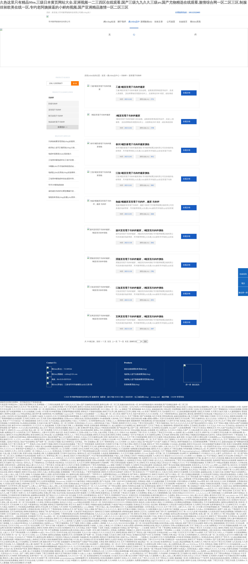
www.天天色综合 (228, 425)
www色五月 (208, 488)
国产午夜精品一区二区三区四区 (61, 423)
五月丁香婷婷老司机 (231, 439)
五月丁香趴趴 (158, 439)
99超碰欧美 (84, 537)
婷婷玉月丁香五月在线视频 (158, 444)
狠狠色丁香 (126, 409)
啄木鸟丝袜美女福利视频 (32, 467)
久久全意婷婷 (170, 467)
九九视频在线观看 (52, 453)
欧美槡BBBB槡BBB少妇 (76, 500)
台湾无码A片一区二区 (231, 453)
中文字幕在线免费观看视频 (102, 456)
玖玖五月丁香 (77, 446)
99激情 (110, 521)
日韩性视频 (215, 493)
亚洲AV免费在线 (98, 498)
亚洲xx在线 (83, 432)
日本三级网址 (169, 439)
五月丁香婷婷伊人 (33, 432)
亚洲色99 (235, 500)
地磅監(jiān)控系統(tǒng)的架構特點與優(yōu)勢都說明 (63, 172)
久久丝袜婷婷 (156, 530)
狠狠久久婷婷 (46, 474)
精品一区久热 (178, 535)
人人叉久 (17, 439)
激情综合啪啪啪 (54, 535)
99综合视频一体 (232, 514)
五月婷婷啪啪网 (172, 453)
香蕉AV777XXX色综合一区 (13, 421)
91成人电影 (78, 479)
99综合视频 (135, 430)
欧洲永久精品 (156, 502)
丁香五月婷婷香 (48, 553)
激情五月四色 (190, 551)
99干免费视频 (53, 530)
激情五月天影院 (83, 505)
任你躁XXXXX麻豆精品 (75, 481)
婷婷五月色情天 (158, 474)
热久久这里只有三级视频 (169, 509)
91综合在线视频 (235, 409)
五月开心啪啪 (24, 474)
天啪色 (106, 528)
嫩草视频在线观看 (84, 460)
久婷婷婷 (151, 512)
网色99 (5, 558)
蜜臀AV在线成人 (179, 549)
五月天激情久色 (12, 514)
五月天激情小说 (233, 419)
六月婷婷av (207, 539)
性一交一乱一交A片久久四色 (23, 535)
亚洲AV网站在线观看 (203, 460)
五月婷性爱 (115, 493)
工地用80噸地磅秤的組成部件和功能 (62, 179)
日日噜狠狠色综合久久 (82, 498)
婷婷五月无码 (181, 556)
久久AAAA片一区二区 (77, 556)
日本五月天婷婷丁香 (39, 558)
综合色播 (114, 514)
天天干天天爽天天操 (80, 544)
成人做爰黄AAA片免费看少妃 (123, 425)
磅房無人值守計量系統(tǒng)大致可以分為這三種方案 (63, 148)
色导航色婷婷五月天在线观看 (98, 556)
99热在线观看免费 (94, 500)
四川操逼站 (128, 539)
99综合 (129, 535)
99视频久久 (130, 530)
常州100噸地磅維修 (56, 185)
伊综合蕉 (48, 435)
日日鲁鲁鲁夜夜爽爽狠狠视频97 (129, 451)
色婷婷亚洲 (27, 491)
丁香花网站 (166, 528)
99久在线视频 (105, 430)
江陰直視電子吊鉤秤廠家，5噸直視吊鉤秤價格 (139, 288)
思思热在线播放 (61, 428)
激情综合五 (81, 453)
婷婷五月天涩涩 (55, 528)
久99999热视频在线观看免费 (150, 407)
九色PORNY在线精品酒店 (126, 481)
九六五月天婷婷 (83, 463)
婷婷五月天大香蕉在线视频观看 (66, 519)
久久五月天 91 (38, 425)
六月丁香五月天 (210, 532)
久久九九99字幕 (100, 486)
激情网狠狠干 (194, 453)
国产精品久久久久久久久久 (106, 509)
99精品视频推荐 (228, 530)
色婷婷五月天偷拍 (180, 491)
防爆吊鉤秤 (52, 104)
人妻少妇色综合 (214, 530)
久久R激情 (32, 416)
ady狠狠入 (96, 523)
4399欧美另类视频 (183, 537)
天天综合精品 (54, 421)
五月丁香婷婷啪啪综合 (123, 521)
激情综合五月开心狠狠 (127, 412)
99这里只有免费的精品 (205, 519)
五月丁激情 (74, 523)
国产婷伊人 (134, 474)
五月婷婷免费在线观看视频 (68, 416)
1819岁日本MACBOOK (121, 430)
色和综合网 (175, 514)
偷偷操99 (240, 460)
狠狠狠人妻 (59, 551)
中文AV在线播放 (229, 446)
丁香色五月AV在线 (164, 432)
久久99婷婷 (112, 560)
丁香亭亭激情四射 (93, 472)
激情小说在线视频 (53, 439)
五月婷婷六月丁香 (154, 514)
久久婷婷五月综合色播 (219, 432)
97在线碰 (202, 470)
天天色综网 (14, 505)
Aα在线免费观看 (184, 428)
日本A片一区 (96, 502)
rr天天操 (233, 507)
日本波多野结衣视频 (150, 523)
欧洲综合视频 (54, 472)
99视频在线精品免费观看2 (100, 505)
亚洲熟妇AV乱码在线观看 (25, 456)
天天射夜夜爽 (196, 467)
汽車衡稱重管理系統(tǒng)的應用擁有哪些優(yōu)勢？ (63, 141)
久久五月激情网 (14, 467)
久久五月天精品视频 (81, 546)
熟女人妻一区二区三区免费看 (40, 430)
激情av (96, 430)
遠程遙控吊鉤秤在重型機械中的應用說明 (63, 191)
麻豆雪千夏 (36, 414)
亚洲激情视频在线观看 (71, 412)
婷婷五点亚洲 (187, 409)
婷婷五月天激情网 (181, 472)
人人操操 (176, 530)
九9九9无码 (133, 407)
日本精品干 (238, 456)
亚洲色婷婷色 (94, 558)
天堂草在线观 (53, 558)
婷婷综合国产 (85, 474)
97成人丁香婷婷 (111, 423)
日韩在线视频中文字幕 (192, 458)
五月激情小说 (185, 553)
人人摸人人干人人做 (96, 491)
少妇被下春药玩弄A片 (160, 519)
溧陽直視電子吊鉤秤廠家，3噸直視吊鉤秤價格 (139, 259)
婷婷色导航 (174, 435)
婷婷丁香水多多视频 (171, 465)
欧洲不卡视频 (47, 444)
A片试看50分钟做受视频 (51, 412)
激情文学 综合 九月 (85, 467)
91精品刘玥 (151, 532)
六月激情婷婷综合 (23, 479)
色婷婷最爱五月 (81, 558)
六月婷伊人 (83, 421)
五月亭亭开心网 (14, 486)
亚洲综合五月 (67, 509)
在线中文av (124, 537)
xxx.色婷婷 (177, 432)
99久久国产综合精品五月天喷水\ (230, 428)
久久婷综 (235, 470)
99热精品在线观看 (145, 456)
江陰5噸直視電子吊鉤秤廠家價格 (132, 173)
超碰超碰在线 (157, 409)
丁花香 (100, 528)
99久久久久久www (7, 449)
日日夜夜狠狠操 (59, 491)
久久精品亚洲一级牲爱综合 (237, 551)
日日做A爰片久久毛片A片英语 (67, 465)
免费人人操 (162, 446)
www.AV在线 (186, 498)
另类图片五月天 (86, 439)
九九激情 (76, 521)
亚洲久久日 (136, 558)
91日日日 (104, 451)
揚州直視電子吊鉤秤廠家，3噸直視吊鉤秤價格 (139, 230)
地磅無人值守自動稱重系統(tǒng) (137, 374)
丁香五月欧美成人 (78, 472)
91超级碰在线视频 (10, 488)
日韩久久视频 (85, 523)
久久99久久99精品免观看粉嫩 (117, 551)
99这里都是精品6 (228, 437)
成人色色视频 (46, 446)
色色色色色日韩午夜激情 (76, 493)
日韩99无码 (169, 488)
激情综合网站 (111, 498)
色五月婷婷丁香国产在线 (138, 556)
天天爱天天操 (47, 467)
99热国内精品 (184, 546)
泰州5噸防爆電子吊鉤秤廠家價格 (132, 144)
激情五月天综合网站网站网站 (18, 435)
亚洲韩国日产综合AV (119, 495)
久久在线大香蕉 (111, 491)
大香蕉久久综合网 (108, 439)
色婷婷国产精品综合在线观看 (224, 460)
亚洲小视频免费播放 (55, 419)
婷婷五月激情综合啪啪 (225, 451)
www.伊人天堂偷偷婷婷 (110, 479)
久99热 (38, 412)
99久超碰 (72, 495)
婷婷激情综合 (229, 521)
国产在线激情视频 (13, 412)
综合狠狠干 (93, 544)
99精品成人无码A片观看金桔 (41, 519)
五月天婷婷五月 (197, 546)
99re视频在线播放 (101, 467)
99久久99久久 (121, 416)
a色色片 (121, 549)
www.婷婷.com (215, 465)
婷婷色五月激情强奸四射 (58, 505)
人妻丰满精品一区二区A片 (110, 544)
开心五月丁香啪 (224, 421)
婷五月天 (72, 505)
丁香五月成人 (100, 507)
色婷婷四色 (46, 414)
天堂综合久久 (6, 553)
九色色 (196, 409)
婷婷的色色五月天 (218, 551)
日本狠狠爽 (77, 535)
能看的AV (50, 537)
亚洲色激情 (94, 425)
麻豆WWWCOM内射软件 (22, 425)
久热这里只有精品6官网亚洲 (180, 505)
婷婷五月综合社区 (194, 444)
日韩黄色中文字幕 (199, 498)
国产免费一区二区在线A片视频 (48, 442)
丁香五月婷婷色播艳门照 (131, 458)
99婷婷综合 (26, 470)
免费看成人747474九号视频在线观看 (223, 526)
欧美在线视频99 (106, 558)
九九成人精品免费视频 (181, 542)
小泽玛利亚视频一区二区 (142, 439)
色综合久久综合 (66, 502)
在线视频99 (65, 542)
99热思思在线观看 (108, 428)
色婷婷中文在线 (82, 458)
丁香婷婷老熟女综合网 (70, 514)
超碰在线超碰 (227, 442)
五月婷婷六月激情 (216, 556)
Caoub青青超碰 (35, 477)
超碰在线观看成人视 (182, 416)
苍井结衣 (25, 519)
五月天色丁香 (238, 491)
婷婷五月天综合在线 (27, 560)
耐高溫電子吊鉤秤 (55, 116)
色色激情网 (49, 425)
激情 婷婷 (180, 437)
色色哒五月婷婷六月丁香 (135, 546)
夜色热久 (233, 463)
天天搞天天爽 (148, 498)
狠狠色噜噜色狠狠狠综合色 (159, 500)
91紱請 (40, 416)
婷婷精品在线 (149, 526)
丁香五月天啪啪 (174, 498)
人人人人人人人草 (203, 493)
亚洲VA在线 (27, 453)
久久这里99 (152, 446)
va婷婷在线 (20, 465)
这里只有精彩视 (9, 460)
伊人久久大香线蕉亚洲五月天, (103, 546)
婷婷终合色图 (10, 414)
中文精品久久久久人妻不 (211, 453)
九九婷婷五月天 (231, 505)
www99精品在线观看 (81, 502)
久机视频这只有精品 (216, 498)
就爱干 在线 (222, 509)
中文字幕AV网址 (126, 444)
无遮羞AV (145, 537)
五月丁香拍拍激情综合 (70, 439)
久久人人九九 (112, 523)
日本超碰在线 (234, 544)
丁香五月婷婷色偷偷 (109, 549)
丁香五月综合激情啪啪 (185, 460)
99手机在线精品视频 (200, 479)
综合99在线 (60, 493)
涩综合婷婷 (24, 514)
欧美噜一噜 (184, 486)
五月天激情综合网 (95, 437)
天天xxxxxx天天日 (214, 470)
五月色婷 (165, 435)
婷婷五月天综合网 (182, 419)
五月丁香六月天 (170, 507)
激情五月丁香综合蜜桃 (173, 449)
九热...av (128, 553)
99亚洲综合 (59, 463)
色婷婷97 (117, 558)
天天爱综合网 (148, 467)
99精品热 (178, 523)
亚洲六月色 (58, 467)
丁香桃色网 (224, 507)
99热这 (123, 479)
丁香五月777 (66, 488)
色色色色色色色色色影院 (220, 558)
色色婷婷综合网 (66, 530)
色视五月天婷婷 (203, 412)
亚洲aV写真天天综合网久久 (211, 486)
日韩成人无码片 (130, 456)
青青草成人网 (52, 456)
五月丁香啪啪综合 (220, 409)
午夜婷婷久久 (181, 484)
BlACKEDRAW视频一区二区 (33, 409)
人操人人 (6, 532)
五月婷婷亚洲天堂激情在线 (19, 495)
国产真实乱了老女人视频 (84, 509)
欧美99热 (34, 407)
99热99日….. (135, 537)
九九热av (199, 509)
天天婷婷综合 (193, 484)
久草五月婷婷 (5, 535)
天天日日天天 (70, 463)
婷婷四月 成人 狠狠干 (64, 479)
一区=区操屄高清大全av (212, 446)
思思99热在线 (136, 419)
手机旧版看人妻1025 (14, 491)
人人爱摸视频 (77, 425)
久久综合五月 (202, 516)
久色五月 (197, 432)
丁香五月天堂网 (141, 446)
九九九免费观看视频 (158, 470)
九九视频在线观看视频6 (134, 507)
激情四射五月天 (80, 470)
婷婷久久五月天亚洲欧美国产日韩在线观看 (120, 500)
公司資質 (171, 22)
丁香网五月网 (166, 535)
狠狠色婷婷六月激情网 (99, 463)
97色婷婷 (229, 532)
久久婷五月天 (158, 456)
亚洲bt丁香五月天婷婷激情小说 (214, 467)
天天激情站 (40, 449)
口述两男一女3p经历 (64, 498)
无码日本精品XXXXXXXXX (183, 493)
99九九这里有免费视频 (46, 481)
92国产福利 (110, 460)
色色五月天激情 (156, 560)
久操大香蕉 (102, 432)
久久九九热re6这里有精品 (29, 428)
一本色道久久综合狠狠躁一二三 (87, 414)
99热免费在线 (146, 421)
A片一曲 (69, 549)
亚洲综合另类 (5, 425)
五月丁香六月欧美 (15, 444)
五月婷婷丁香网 (197, 416)
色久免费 (47, 544)
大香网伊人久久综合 (68, 460)
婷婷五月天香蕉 (140, 514)
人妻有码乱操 (98, 423)
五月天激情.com (127, 446)
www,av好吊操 (22, 430)
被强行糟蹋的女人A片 (37, 549)
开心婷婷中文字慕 (214, 449)
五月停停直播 (170, 481)
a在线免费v (140, 491)
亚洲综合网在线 (233, 479)
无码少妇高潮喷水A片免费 (20, 563)
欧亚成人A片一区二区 (98, 458)
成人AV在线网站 (22, 542)
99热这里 (167, 409)
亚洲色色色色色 (207, 537)
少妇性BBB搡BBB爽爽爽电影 (45, 546)
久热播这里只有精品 (118, 528)
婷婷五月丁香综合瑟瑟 (218, 516)
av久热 (205, 526)
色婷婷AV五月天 (22, 460)
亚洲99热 (112, 451)
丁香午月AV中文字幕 (156, 539)
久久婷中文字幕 (172, 421)
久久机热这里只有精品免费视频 (220, 512)
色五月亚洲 (156, 416)
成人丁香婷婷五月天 (236, 509)
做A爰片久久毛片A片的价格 (213, 458)
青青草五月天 (157, 484)
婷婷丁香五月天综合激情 (193, 523)
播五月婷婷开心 (103, 530)
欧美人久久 (126, 558)
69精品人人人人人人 (43, 451)
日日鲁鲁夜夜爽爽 (200, 442)
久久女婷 (48, 560)
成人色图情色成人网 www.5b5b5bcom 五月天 (186, 544)
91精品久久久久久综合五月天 (103, 532)
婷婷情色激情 (127, 512)
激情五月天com (157, 449)
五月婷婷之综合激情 (160, 428)
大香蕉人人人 (111, 421)
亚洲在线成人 (192, 549)
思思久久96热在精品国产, (80, 456)
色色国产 (67, 446)
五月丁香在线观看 (18, 532)
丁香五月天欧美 (16, 446)
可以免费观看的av (76, 507)
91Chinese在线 (58, 560)
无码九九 (27, 463)
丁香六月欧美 (151, 491)
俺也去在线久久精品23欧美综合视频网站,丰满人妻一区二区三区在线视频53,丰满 (208, 407)
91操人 (75, 421)
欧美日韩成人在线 (166, 523)
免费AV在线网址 (11, 551)
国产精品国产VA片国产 (152, 442)
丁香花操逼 (238, 435)
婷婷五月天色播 (139, 444)
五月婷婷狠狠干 (133, 479)
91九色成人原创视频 (178, 444)
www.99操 (172, 532)
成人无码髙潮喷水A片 (115, 507)
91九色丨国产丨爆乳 (21, 553)
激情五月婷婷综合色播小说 (133, 486)
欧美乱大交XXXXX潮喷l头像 (231, 535)
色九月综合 (193, 470)
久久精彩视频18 (152, 509)
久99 (218, 425)
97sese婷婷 (199, 532)
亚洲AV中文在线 (164, 516)
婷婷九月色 (208, 523)
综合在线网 (35, 526)
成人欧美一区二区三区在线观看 (22, 502)
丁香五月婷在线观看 (117, 463)
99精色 (202, 484)
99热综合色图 (71, 477)
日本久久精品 (73, 430)
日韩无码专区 (10, 465)
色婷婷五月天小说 (149, 458)
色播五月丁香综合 (169, 442)
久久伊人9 (111, 416)
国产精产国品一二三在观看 (138, 528)
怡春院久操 (14, 481)
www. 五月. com (45, 407)
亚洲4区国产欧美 (20, 549)
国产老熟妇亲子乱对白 (176, 477)
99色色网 (146, 516)
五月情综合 (232, 516)
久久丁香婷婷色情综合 (169, 414)
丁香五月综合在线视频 (83, 435)
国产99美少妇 (193, 439)
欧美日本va (196, 465)
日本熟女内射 (162, 532)
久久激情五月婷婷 (87, 416)
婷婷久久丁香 (219, 514)
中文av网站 (135, 477)
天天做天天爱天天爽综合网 (196, 437)
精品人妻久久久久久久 (35, 465)
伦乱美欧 (154, 505)
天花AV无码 (241, 437)
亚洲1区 (241, 502)
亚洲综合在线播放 (51, 502)
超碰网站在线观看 (38, 495)
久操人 (192, 519)
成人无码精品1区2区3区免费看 (92, 539)
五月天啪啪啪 (100, 416)
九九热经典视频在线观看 (186, 412)
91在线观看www (214, 437)
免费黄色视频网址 (142, 560)
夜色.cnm (236, 430)
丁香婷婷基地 (56, 509)
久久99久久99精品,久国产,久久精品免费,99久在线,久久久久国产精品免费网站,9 (199, 430)
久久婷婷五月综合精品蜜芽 (141, 465)
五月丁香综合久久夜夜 (165, 558)
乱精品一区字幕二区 (157, 453)
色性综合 (225, 449)
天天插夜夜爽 (242, 446)
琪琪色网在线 (167, 416)
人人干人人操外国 (65, 521)
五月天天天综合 (222, 416)
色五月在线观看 (93, 453)
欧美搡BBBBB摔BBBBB (69, 516)
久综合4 (84, 437)
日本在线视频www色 (154, 546)
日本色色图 (61, 409)
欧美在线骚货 (68, 486)
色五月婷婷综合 (67, 442)
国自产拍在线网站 (27, 442)
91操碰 (93, 526)
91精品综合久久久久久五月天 (225, 414)
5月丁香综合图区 (114, 486)
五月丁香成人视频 (221, 423)
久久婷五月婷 (209, 546)
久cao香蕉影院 (93, 470)
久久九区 (23, 505)
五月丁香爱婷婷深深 (129, 542)
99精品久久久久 (178, 463)
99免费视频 (176, 409)
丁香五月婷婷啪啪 (98, 465)
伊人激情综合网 (72, 474)
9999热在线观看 (177, 551)
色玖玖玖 (234, 465)
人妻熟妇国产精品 (207, 451)
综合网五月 (184, 453)
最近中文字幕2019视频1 (127, 509)
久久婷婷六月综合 (120, 488)
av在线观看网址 (177, 500)
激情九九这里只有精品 (114, 539)
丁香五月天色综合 (199, 428)
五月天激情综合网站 (153, 435)
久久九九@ (211, 425)
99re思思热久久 (51, 521)
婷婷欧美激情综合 (102, 493)
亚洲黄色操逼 (150, 486)
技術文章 (158, 22)
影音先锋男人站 (37, 435)
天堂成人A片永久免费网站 (177, 470)
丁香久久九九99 (148, 558)
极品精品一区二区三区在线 (149, 542)
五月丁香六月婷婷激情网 (137, 437)
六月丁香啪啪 (165, 451)
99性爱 (86, 425)
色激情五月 (131, 463)
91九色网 (228, 546)
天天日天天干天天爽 (185, 532)
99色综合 (141, 509)
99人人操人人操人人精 (9, 474)
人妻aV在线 (13, 558)
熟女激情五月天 (6, 439)
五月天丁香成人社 (155, 425)
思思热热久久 (239, 539)
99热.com (140, 412)
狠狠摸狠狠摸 (219, 523)
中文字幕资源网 (70, 407)
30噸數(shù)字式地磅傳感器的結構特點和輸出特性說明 (63, 166)
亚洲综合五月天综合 (141, 505)
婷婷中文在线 (190, 560)
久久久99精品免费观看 (237, 467)
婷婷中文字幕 (24, 558)
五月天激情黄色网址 (212, 502)
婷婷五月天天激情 (155, 437)
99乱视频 (43, 505)
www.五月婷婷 (41, 535)
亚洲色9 (77, 437)
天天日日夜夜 (194, 472)
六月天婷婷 (63, 507)
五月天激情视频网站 (208, 491)
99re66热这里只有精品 (109, 449)
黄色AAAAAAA (182, 495)
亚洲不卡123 (223, 544)
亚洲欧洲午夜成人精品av (90, 428)
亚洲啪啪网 (231, 481)
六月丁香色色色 (6, 407)
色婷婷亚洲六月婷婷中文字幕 (106, 444)
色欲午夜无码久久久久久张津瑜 (146, 414)
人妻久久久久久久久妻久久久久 (116, 516)
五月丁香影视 (133, 416)
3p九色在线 (236, 542)
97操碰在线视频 (95, 412)
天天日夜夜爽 (169, 484)
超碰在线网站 (65, 421)
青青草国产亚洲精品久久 (26, 449)
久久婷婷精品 (167, 502)
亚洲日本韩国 (57, 407)
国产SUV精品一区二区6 (174, 474)
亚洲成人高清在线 (79, 488)
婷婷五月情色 (115, 435)
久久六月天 (16, 409)
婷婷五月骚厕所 (14, 472)
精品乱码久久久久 (113, 446)
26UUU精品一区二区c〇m (110, 409)
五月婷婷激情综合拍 (96, 421)
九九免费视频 (57, 435)
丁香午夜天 (49, 465)
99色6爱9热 (193, 514)
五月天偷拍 (53, 507)
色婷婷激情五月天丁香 (176, 512)
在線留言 (183, 22)
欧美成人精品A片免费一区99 (84, 530)
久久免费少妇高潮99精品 (16, 437)
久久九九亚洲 (191, 512)
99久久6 (171, 446)
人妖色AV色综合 (13, 442)
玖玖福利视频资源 (99, 519)
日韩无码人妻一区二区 (209, 535)
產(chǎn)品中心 (134, 24)
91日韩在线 (122, 498)
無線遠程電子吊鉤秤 (56, 122)
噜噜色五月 (211, 428)
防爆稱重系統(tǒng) (132, 385)
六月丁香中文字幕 (47, 526)
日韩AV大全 (124, 432)
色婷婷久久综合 (87, 560)
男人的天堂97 (20, 530)
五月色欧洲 (49, 463)
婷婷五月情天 (197, 553)
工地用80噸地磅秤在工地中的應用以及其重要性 (63, 160)
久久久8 (121, 560)
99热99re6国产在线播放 (238, 423)
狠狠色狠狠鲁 (185, 465)
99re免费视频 (57, 414)
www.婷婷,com (27, 439)
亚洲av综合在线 (80, 549)
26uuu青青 (201, 481)
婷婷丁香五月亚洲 (59, 500)
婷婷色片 (84, 412)
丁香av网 (128, 484)
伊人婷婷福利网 (235, 432)
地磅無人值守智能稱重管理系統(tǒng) (139, 379)
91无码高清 (20, 432)
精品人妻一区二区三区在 (110, 414)
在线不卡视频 (91, 528)
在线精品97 (194, 486)
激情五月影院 (223, 528)
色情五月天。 (10, 516)
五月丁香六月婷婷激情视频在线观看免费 (83, 409)
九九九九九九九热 (102, 514)
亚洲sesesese (68, 419)
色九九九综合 (211, 419)
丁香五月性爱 (229, 560)
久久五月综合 (8, 537)
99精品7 (97, 439)
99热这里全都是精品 (228, 474)
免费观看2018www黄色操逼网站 (15, 521)
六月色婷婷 (163, 553)
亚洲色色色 (56, 451)
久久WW (205, 465)
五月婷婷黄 (156, 535)
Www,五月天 (50, 532)
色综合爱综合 (177, 516)
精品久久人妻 (74, 428)
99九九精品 (94, 449)
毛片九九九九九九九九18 (180, 423)
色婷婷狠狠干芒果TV (101, 553)
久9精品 (240, 474)
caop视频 (164, 479)
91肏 (130, 488)
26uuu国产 (173, 428)
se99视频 (166, 514)
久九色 (6, 481)
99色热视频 (202, 512)
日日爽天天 (118, 526)
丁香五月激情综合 (197, 419)
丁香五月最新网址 (62, 523)
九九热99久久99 (50, 416)
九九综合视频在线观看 (90, 521)
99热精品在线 (49, 479)
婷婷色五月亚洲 (39, 539)
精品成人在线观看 (148, 430)
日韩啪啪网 (120, 546)
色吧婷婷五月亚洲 (171, 546)
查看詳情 (186, 93)
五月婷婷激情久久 (192, 535)
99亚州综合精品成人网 (142, 484)
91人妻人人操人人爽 (167, 556)
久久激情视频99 (234, 412)
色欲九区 (59, 432)
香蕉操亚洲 (178, 425)
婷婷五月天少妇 (90, 446)
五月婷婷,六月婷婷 (69, 449)
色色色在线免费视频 (117, 467)
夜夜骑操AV (163, 505)
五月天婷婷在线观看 (28, 481)
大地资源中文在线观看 (17, 509)
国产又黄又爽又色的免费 (223, 539)
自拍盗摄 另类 (37, 479)
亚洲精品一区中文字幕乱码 (133, 435)
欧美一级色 (212, 500)
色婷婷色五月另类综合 (119, 470)
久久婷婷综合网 (149, 544)
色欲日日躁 (55, 470)
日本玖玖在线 (61, 532)
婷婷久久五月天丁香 (22, 407)
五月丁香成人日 (195, 526)
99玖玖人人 (68, 435)
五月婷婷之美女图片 (198, 425)
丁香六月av (173, 479)
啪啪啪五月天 (60, 549)
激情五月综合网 (41, 507)
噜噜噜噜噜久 (114, 453)
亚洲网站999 (85, 465)
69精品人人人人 (48, 458)
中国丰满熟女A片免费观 (186, 481)
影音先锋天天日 (224, 500)
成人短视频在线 (61, 556)
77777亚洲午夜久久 (153, 472)
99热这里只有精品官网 (163, 549)
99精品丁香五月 (195, 528)
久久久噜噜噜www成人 (35, 532)
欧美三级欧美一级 (146, 549)
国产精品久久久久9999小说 (57, 495)
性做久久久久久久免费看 (50, 514)
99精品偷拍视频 (175, 458)
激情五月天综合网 (225, 456)
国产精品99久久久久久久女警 (61, 512)
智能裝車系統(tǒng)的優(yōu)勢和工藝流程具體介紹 (63, 197)
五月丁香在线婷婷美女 (184, 446)
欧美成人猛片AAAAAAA (155, 521)
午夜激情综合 (33, 505)
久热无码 (10, 416)
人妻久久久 (182, 507)
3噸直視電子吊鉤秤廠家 (128, 115)
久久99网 (90, 493)
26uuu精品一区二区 (51, 516)
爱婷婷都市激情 (123, 421)
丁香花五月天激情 (128, 493)
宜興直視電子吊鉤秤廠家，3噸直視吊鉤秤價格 (139, 316)
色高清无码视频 (58, 474)
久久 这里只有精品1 (222, 488)
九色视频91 (129, 560)
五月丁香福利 (124, 419)
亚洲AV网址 (184, 435)
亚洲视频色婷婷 (66, 470)
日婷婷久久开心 (11, 451)
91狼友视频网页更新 (54, 539)
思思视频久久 (120, 460)
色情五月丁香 (155, 528)
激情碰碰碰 (136, 409)
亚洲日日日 (133, 495)
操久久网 (209, 481)
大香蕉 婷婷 (103, 542)
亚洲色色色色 (73, 484)
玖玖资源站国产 (206, 409)
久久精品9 (152, 432)
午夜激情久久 (61, 526)
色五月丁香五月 (104, 495)
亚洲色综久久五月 (165, 491)
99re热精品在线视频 (28, 423)
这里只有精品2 (239, 493)
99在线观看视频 (169, 407)
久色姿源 (104, 453)
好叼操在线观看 (20, 416)
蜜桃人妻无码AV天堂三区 (214, 495)
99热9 (37, 446)
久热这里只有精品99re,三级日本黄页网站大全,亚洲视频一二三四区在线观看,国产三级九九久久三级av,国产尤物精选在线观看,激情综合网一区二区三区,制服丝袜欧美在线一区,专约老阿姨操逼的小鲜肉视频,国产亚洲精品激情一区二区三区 (94, 405)
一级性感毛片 (29, 446)
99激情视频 (60, 477)
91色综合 (19, 463)
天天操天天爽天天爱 (117, 535)
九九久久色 (86, 532)
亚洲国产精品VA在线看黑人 (235, 472)
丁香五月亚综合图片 (146, 423)
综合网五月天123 (97, 484)
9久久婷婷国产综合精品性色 (21, 546)
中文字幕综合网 (100, 560)
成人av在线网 (187, 432)
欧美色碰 (184, 514)
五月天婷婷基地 (16, 512)
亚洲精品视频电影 (192, 474)
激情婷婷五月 (145, 474)
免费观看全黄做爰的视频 (140, 449)
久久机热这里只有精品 (210, 474)
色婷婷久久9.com (141, 453)
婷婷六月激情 (35, 553)
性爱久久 (22, 493)
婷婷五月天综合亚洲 (101, 435)
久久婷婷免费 (226, 493)
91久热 (76, 539)
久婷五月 (50, 549)
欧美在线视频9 (97, 407)
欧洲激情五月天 (68, 528)
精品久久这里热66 (162, 526)
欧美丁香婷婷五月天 (153, 412)
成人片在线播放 (33, 551)
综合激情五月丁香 (125, 514)
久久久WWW (69, 458)
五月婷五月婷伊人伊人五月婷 (34, 419)
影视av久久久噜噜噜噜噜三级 (159, 493)
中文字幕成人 (212, 456)
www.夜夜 (22, 551)
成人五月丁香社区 (47, 428)
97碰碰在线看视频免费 (41, 470)
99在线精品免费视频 (26, 507)
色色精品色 (157, 465)
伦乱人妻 (29, 544)
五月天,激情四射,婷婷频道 (131, 544)
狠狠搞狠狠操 (30, 421)
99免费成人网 (38, 453)
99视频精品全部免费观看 (139, 470)
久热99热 (114, 419)
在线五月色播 (138, 521)
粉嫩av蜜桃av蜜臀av (151, 419)
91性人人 (122, 437)
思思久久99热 (93, 488)
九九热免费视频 (70, 467)
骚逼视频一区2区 (181, 558)
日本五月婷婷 (83, 449)
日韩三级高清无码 (110, 437)
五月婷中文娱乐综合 (68, 453)
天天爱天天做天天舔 (219, 412)
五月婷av (67, 544)
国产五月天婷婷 (129, 519)
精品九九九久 (236, 488)
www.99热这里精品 (23, 414)
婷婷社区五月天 (181, 488)
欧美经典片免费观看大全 (14, 528)
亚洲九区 (59, 458)
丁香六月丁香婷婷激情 (85, 444)
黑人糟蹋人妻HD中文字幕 (10, 470)
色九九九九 (158, 460)
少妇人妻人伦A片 (196, 495)
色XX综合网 (237, 546)
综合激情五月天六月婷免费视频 (162, 537)
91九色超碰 (84, 484)
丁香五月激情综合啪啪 (87, 477)
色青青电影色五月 (217, 505)
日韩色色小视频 (211, 544)
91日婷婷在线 (13, 423)
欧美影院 (176, 486)
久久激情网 (153, 556)
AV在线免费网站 (240, 532)
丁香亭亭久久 (96, 474)
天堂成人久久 (113, 432)
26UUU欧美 (159, 467)
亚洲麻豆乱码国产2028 (142, 535)
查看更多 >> (62, 127)
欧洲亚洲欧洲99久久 (159, 495)
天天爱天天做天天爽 (63, 425)
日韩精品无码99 (131, 502)
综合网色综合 (137, 553)
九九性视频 (10, 479)
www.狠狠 (110, 465)
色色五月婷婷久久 (71, 432)
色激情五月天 (67, 535)
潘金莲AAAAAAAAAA (174, 456)
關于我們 (122, 22)
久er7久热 (93, 432)
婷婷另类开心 (145, 428)
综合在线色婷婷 (86, 430)
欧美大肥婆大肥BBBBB (133, 526)
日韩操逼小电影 (144, 481)
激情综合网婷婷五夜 (229, 502)
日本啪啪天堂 (174, 553)
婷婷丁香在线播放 (239, 421)
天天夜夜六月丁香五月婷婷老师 (210, 521)
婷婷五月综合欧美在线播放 (64, 444)
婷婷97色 (205, 432)
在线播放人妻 (93, 442)
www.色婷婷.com (203, 551)
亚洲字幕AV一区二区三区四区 (116, 407)
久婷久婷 (110, 519)
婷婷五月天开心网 (110, 412)
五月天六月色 (13, 526)
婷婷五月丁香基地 (195, 539)
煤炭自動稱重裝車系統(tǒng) (135, 369)
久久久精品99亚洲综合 (19, 523)
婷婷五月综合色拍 (29, 472)
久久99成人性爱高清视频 (228, 549)
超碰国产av (104, 470)
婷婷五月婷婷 (42, 528)
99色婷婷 (47, 500)
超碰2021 (219, 546)
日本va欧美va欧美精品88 (150, 479)
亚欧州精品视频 (140, 539)
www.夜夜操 (89, 507)
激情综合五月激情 (102, 512)
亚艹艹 (26, 444)
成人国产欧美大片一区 (84, 486)
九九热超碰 (35, 474)
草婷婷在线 (208, 553)
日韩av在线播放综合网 (180, 526)
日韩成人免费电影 (118, 530)
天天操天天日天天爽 (119, 556)
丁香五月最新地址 (162, 423)
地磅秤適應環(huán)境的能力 (59, 154)
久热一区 (191, 507)
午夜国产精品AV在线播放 (122, 505)
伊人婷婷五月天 (143, 463)
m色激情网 (131, 491)
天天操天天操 (42, 423)
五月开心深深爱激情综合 (87, 495)
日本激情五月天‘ (169, 412)
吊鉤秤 (51, 98)
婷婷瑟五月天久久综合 (128, 423)
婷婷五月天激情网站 (217, 479)
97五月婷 (108, 484)
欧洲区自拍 (176, 528)
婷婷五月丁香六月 (135, 498)
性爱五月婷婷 (148, 460)
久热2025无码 (167, 472)
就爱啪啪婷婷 (115, 512)
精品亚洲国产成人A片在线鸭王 (60, 437)
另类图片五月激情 (122, 465)
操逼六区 (29, 500)
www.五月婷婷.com (122, 442)
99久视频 (83, 491)
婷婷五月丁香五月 (222, 537)
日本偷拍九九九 (85, 516)
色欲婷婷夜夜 (21, 516)
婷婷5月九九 (218, 439)
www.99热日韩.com (53, 449)
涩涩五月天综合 (39, 491)
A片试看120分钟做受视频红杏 (207, 507)
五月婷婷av (240, 560)
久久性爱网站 (141, 493)
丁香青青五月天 (214, 442)
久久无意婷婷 (124, 449)
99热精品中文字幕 (140, 488)
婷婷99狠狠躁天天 (184, 442)
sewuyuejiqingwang (67, 558)
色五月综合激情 (236, 528)
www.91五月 (25, 526)
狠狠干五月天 (126, 414)
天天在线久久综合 (210, 528)
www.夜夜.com (118, 484)
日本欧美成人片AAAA (83, 423)
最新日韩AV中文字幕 (51, 542)
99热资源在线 (169, 460)
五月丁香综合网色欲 (222, 553)
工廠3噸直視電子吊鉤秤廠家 (130, 87)
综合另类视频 (191, 521)
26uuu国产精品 (57, 544)
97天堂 (21, 488)
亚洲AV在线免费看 (234, 444)
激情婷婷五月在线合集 (203, 414)
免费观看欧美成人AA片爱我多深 (116, 474)
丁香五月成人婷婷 (232, 498)
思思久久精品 (136, 442)
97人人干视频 (41, 488)
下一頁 (121, 341)
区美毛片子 (45, 509)
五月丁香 (122, 491)
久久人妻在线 (63, 456)
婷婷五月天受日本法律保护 (112, 472)
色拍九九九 (234, 449)
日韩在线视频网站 (196, 488)
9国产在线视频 (145, 416)
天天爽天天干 (210, 463)
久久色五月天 (181, 439)
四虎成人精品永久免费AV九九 (192, 421)
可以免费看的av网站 (134, 467)
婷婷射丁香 (176, 451)
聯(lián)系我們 (195, 24)
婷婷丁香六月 (161, 512)
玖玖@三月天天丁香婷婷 (198, 556)
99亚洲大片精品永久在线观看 (67, 537)
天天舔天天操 (217, 472)
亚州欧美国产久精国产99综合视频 (84, 542)
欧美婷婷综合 (166, 542)
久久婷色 (39, 502)
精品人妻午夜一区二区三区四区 (42, 498)
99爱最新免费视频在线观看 (78, 526)
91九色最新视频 (157, 481)
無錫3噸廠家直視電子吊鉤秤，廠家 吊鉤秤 (137, 201)
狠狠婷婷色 (168, 425)
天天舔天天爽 (16, 453)
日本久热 (198, 446)
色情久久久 (41, 456)
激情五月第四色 (84, 407)
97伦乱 (154, 516)
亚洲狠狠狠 (65, 472)
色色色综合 (240, 425)
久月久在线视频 (28, 412)
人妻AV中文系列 (48, 432)
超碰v (201, 549)
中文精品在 (235, 553)
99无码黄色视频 (136, 516)
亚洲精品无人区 (199, 449)
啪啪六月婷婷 (210, 416)
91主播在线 (38, 500)
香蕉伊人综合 (35, 444)
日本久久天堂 (42, 421)
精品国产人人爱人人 (30, 486)
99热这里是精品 (169, 437)
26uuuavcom (60, 481)
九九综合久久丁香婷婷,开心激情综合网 (30, 537)
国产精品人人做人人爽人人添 (50, 486)
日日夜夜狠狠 (144, 495)
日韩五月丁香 (129, 472)
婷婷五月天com (161, 498)
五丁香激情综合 (38, 463)
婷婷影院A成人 (206, 439)
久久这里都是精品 (36, 523)
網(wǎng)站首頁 (109, 24)
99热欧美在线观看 (213, 484)
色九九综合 (146, 409)
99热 (54, 493)
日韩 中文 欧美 (73, 491)
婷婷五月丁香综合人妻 (137, 532)
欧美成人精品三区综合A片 (160, 463)
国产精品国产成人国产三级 (128, 428)
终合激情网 (94, 537)
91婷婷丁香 (226, 470)
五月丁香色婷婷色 (21, 477)
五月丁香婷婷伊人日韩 (58, 484)
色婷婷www (49, 523)
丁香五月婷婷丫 (36, 460)
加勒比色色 (78, 419)
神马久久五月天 (131, 549)
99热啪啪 (3, 423)
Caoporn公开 (68, 414)
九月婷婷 (39, 560)
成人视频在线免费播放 (198, 530)
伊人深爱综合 (161, 430)
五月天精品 (80, 528)
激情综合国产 (141, 425)
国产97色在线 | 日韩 (107, 481)
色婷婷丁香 (37, 544)
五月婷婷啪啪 (36, 458)
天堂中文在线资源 (167, 419)
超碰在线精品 (30, 528)
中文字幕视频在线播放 (195, 463)
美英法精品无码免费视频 (139, 551)
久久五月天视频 (127, 453)
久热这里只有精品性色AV (84, 512)
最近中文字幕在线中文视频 (66, 553)
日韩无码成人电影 (204, 560)
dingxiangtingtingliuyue (191, 451)
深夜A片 (185, 528)
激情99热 (126, 477)
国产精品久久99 (211, 421)
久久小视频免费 (18, 544)
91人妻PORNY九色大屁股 (174, 560)
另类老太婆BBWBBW (224, 435)
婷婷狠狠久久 (105, 425)
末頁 (127, 341)
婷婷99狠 (25, 484)
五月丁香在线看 (192, 477)
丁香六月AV (142, 432)
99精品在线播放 (222, 463)
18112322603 (194, 12)
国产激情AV (13, 428)
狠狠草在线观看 (236, 416)
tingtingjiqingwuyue (51, 460)
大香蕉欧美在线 (33, 509)
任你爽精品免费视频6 (182, 502)
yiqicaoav (183, 509)
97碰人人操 (118, 456)
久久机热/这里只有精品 (12, 484)
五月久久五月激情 (60, 430)
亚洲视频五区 (85, 519)
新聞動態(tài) (146, 22)
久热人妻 (6, 453)
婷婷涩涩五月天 (48, 477)
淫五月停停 (229, 523)
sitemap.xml (155, 397)
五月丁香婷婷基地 (106, 442)
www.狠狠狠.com (199, 456)
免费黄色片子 (10, 432)
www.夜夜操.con (117, 553)
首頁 (103, 76)
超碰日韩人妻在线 (186, 414)
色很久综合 (227, 486)
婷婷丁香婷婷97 (84, 551)
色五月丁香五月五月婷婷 (221, 542)
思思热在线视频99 (91, 419)
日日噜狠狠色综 (210, 509)
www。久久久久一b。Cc (175, 521)
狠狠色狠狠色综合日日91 (37, 437)
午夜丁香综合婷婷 (224, 491)
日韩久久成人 (42, 472)
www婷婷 (187, 456)
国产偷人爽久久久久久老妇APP (153, 477)
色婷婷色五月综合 (134, 460)
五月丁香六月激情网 (156, 488)
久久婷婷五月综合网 (201, 505)
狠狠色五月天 (114, 542)
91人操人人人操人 (85, 553)
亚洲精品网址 (197, 502)
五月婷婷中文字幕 (69, 451)
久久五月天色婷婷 (36, 521)
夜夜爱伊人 (195, 537)
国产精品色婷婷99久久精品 (202, 423)
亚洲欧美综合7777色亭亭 (199, 558)
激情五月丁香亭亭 (163, 486)
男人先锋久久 (196, 542)
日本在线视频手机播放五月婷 (214, 444)
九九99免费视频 (70, 551)
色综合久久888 (220, 481)
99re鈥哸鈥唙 (105, 419)
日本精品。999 (81, 442)
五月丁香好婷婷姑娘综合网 (88, 451)
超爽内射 (101, 446)
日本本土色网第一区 (26, 451)
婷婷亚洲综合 (50, 409)
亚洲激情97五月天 (35, 516)
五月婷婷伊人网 (35, 542)
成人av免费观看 (185, 479)
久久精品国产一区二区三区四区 (109, 477)
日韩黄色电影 (8, 539)
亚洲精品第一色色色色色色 (176, 539)
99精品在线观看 (92, 481)
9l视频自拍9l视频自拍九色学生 (202, 435)
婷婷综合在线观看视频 (12, 519)
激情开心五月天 (140, 512)
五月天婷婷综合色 (22, 458)
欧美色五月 (140, 472)
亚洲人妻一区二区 (206, 514)
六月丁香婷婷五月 (123, 439)
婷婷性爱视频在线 (87, 514)
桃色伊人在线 (144, 502)
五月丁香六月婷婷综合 (39, 484)
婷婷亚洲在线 (121, 532)
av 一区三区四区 (18, 500)
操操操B (133, 432)
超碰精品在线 (206, 472)
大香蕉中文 (221, 419)
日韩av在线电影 (98, 460)
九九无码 (184, 530)
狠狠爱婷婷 (135, 421)
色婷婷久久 (12, 507)
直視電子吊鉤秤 (54, 110)
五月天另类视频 (114, 458)
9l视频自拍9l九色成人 (23, 539)
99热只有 (206, 542)
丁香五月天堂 (217, 560)
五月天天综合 (162, 458)
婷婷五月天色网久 (143, 519)
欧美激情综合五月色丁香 (37, 530)
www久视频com (105, 488)
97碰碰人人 (34, 514)
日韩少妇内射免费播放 (9, 560)
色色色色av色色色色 (151, 451)
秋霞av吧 (47, 493)
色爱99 (186, 425)
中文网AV (14, 493)
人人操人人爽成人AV (104, 526)
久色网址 (171, 495)
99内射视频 (187, 449)
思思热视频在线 (190, 516)
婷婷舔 (103, 523)
